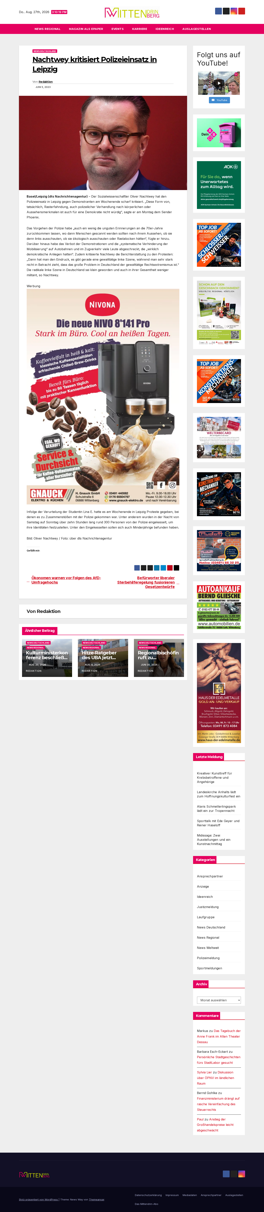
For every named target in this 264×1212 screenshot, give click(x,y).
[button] (244, 29)
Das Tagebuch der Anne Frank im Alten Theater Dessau (219, 1036)
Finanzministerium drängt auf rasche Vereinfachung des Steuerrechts (218, 1104)
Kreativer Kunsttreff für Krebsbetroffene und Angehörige (214, 777)
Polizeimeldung (208, 958)
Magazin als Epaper (86, 29)
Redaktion (46, 81)
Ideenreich (165, 29)
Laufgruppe (206, 917)
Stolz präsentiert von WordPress (39, 1199)
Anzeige (203, 886)
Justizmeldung (208, 907)
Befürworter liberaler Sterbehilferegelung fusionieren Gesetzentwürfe (146, 582)
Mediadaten (190, 1195)
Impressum (172, 1195)
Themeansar (96, 1199)
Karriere (139, 29)
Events (118, 29)
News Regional (48, 29)
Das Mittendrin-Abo (146, 1203)
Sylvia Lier (204, 1072)
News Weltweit (208, 948)
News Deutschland (45, 51)
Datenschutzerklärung (148, 1195)
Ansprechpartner (210, 876)
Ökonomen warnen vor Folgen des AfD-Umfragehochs (66, 580)
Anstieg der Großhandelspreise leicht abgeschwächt (215, 1124)
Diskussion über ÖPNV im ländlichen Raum (215, 1077)
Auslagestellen (196, 29)
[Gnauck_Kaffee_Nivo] (103, 396)
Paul (200, 1119)
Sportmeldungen (209, 968)
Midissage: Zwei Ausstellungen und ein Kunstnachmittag (213, 839)
